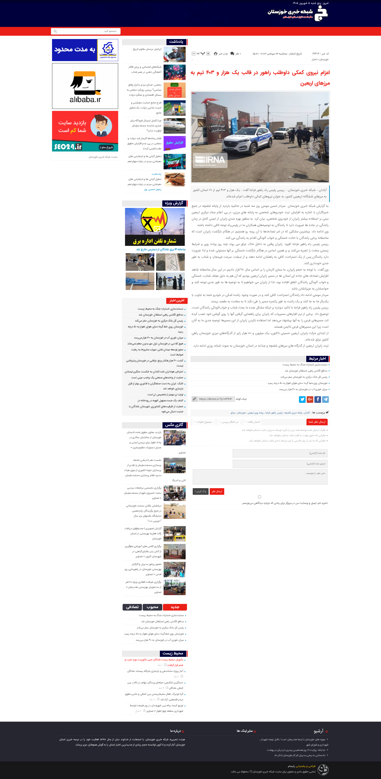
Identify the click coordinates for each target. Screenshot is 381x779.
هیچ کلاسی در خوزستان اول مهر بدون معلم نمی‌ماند (155, 344)
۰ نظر (238, 54)
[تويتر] (302, 399)
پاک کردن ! (200, 491)
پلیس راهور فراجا (273, 413)
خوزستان (324, 59)
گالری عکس (174, 425)
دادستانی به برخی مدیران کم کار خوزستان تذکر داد (299, 755)
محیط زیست (172, 653)
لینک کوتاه (241, 399)
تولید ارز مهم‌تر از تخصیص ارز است (165, 394)
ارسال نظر (217, 491)
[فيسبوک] (317, 399)
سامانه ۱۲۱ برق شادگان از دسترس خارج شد (161, 249)
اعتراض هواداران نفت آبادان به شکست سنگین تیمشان (154, 372)
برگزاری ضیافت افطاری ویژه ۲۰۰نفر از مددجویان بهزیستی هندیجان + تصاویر (143, 587)
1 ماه (160, 665)
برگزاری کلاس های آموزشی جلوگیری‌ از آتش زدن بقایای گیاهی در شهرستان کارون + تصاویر (143, 551)
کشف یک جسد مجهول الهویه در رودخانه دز (160, 400)
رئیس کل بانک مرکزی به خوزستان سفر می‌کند (304, 377)
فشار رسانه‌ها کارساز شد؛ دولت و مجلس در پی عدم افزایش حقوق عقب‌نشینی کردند (144, 143)
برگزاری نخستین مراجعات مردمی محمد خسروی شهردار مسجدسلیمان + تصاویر (142, 493)
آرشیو (318, 731)
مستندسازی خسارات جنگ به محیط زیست (304, 364)
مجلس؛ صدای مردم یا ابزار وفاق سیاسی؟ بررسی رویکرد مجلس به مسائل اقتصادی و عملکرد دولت (144, 90)
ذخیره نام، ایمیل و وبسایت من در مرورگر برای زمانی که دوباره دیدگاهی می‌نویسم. (285, 503)
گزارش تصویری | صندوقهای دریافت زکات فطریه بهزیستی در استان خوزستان (143, 533)
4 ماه (162, 688)
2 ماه (177, 677)
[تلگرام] (325, 399)
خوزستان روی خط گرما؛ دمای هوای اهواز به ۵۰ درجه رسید (297, 383)
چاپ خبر (223, 54)
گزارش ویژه (174, 203)
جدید (175, 607)
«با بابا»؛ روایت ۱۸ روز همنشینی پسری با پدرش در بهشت (296, 750)
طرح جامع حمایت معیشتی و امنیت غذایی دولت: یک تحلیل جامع (145, 108)
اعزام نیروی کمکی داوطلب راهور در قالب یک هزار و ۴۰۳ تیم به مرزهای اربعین (260, 78)
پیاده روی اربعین (255, 413)
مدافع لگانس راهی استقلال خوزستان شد (306, 371)
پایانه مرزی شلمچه (293, 413)
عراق (233, 413)
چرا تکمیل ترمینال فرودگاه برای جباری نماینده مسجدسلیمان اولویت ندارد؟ (145, 125)
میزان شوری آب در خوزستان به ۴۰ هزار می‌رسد (303, 389)
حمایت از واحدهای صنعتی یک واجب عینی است (157, 377)
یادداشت (176, 42)
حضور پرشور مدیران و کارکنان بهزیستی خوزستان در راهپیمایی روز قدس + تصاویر (143, 569)
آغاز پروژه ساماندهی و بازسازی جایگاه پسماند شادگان (155, 671)
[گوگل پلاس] (310, 399)
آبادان (307, 413)
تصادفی (132, 607)
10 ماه (153, 700)
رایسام (291, 766)
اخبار (314, 59)
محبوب (152, 607)
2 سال (138, 711)
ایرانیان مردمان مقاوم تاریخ (147, 49)
